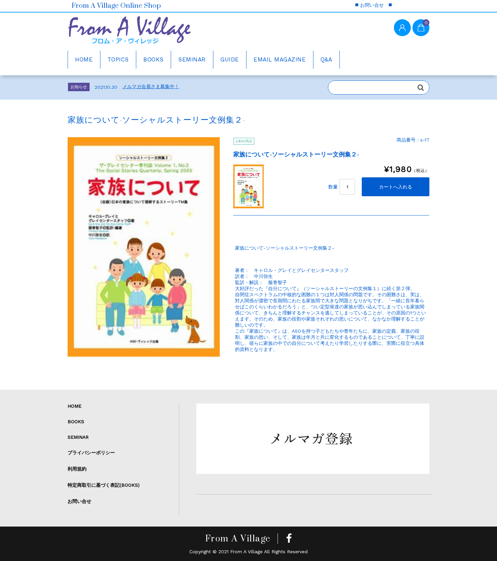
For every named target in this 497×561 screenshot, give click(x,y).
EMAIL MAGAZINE (280, 59)
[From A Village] (129, 32)
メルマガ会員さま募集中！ (150, 86)
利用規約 (77, 468)
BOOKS (153, 59)
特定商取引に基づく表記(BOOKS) (104, 485)
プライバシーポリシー (91, 452)
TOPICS (118, 59)
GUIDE (229, 59)
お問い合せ (372, 5)
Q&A (326, 59)
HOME (84, 59)
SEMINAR (192, 59)
